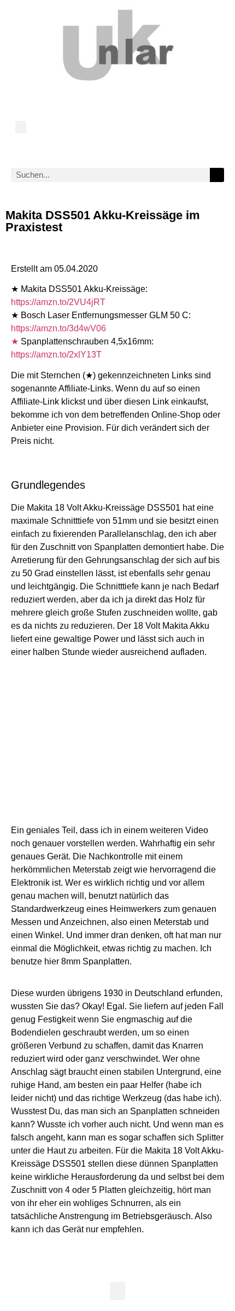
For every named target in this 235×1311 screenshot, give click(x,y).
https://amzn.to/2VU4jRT (58, 302)
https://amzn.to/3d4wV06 (58, 328)
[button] (20, 127)
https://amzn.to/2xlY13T (56, 354)
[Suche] (217, 175)
